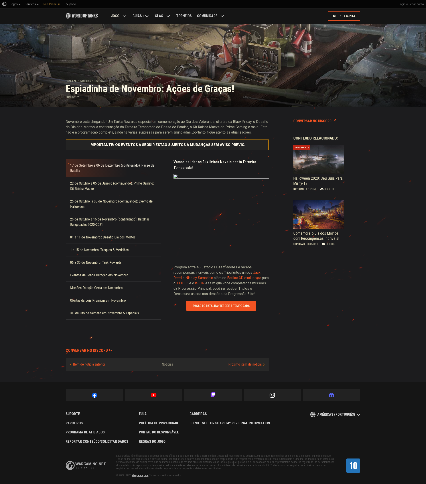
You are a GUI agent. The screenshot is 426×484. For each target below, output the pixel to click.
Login (401, 4)
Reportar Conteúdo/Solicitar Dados (97, 442)
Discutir (329, 189)
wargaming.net (86, 465)
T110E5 (182, 283)
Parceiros (74, 423)
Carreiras (198, 414)
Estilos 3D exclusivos (244, 278)
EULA (143, 414)
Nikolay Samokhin (199, 278)
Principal (71, 81)
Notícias (85, 81)
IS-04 (199, 283)
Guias (137, 16)
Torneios (184, 16)
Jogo (115, 16)
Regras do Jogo (152, 442)
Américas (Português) (336, 414)
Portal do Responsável (159, 432)
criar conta (417, 4)
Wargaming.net (140, 475)
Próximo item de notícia (245, 364)
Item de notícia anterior (89, 364)
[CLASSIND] (353, 465)
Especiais (299, 244)
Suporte (73, 414)
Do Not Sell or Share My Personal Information (229, 423)
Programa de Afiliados (85, 432)
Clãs (159, 16)
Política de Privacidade (159, 423)
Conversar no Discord (312, 121)
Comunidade (207, 16)
